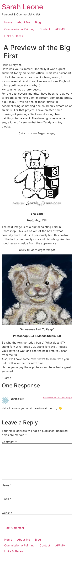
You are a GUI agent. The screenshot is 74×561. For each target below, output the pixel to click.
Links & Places (13, 36)
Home (8, 22)
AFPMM (60, 29)
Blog (38, 22)
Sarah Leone (22, 7)
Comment (9, 441)
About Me (23, 22)
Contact (45, 29)
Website (7, 512)
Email (6, 499)
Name (7, 485)
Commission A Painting (19, 29)
